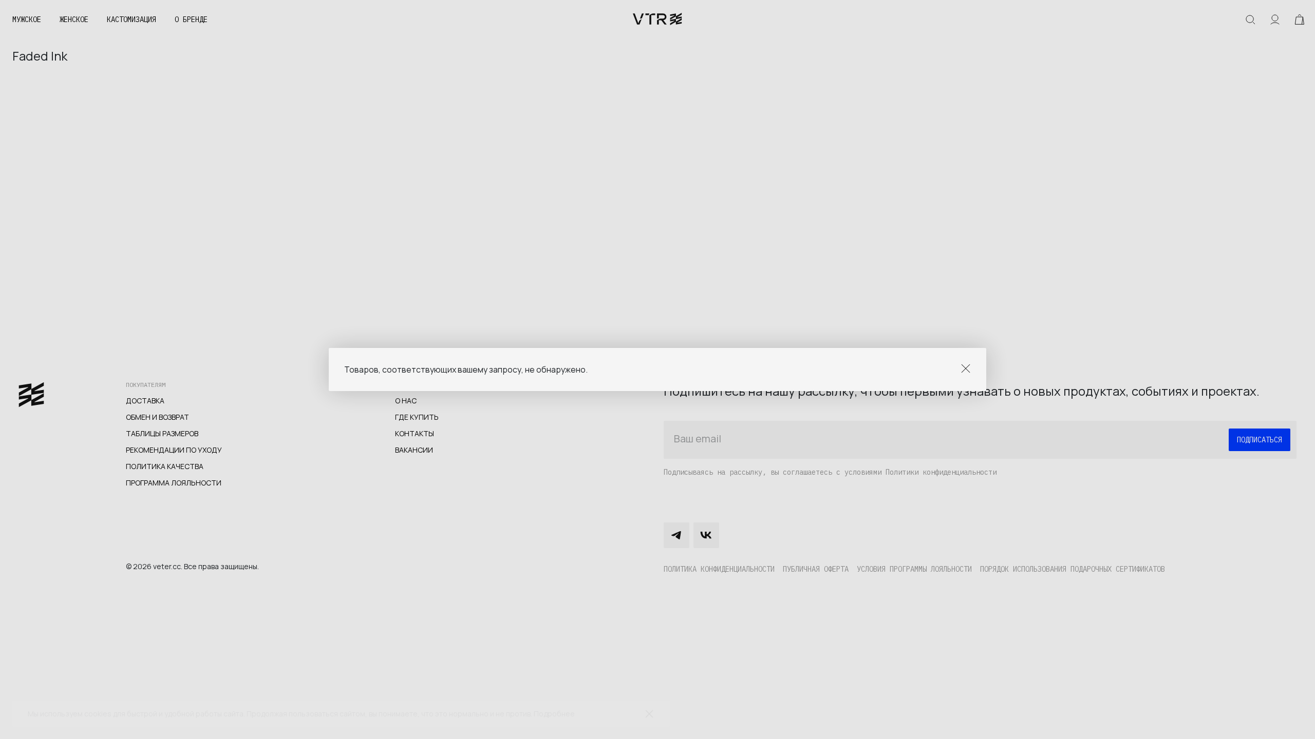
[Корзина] (1299, 19)
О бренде (191, 19)
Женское (74, 19)
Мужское (26, 19)
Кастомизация (131, 19)
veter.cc (657, 19)
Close (966, 368)
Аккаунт (1275, 19)
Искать (1250, 19)
